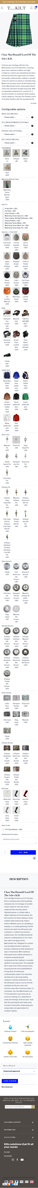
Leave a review (9, 1081)
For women (8, 1156)
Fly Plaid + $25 (10, 211)
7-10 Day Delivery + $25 (13, 829)
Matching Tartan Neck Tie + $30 (17, 225)
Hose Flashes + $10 (12, 213)
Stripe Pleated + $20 (12, 221)
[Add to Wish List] (34, 858)
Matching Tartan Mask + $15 (15, 223)
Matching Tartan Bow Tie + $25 (16, 228)
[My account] (31, 7)
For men (7, 1152)
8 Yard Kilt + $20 (11, 209)
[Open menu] (2, 8)
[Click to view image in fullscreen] (19, 30)
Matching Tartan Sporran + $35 (16, 216)
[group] (6, 62)
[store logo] (16, 8)
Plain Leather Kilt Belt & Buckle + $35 (19, 218)
